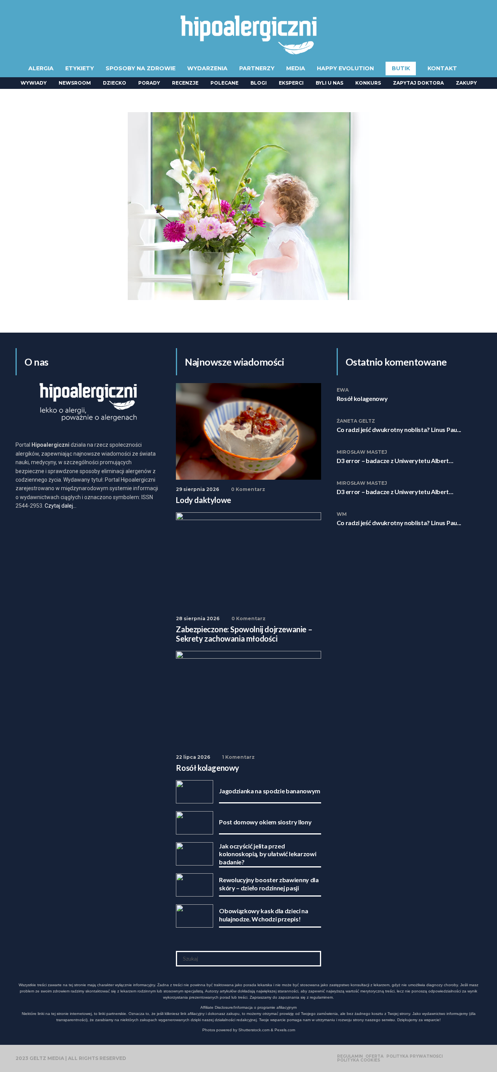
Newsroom (75, 83)
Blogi (258, 83)
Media (295, 68)
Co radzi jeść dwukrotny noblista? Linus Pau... (399, 429)
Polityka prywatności (414, 1056)
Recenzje (185, 83)
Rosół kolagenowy (362, 398)
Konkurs (368, 83)
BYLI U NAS (329, 83)
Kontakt (442, 68)
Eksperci (291, 83)
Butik (401, 68)
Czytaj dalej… (60, 506)
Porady (149, 83)
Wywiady (34, 83)
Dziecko (114, 83)
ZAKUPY (466, 83)
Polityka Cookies (358, 1060)
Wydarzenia (207, 68)
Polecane (224, 83)
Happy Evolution (345, 68)
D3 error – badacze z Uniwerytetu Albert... (395, 460)
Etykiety (79, 68)
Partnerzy (257, 68)
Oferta (374, 1056)
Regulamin (350, 1056)
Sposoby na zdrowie (141, 68)
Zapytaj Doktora (418, 83)
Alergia (41, 68)
